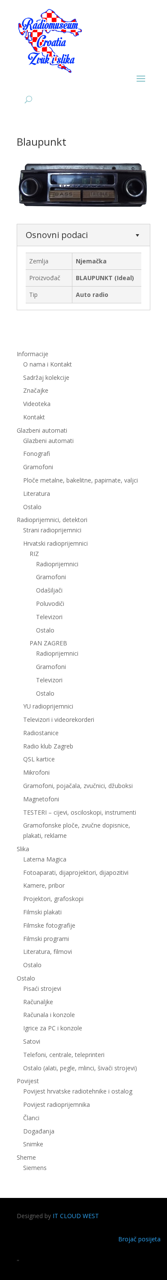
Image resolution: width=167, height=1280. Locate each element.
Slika (23, 849)
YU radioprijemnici (48, 706)
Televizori (49, 617)
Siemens (35, 1168)
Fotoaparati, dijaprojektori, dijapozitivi (75, 872)
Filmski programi (46, 939)
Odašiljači (49, 590)
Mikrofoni (36, 772)
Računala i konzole (49, 1015)
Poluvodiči (50, 603)
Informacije (32, 354)
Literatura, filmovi (47, 951)
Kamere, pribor (44, 885)
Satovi (31, 1041)
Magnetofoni (41, 799)
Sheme (26, 1157)
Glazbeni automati (48, 441)
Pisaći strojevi (42, 988)
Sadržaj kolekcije (46, 377)
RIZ (34, 554)
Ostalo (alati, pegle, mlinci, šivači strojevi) (80, 1068)
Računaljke (38, 1002)
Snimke (33, 1144)
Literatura (36, 493)
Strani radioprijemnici (52, 530)
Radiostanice (41, 733)
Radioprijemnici (57, 564)
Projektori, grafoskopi (53, 899)
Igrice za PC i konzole (52, 1028)
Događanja (38, 1131)
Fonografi (36, 453)
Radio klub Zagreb (48, 746)
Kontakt (34, 417)
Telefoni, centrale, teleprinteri (63, 1055)
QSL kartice (39, 759)
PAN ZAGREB (48, 643)
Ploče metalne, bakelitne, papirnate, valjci (80, 480)
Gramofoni (38, 467)
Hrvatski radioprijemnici (55, 543)
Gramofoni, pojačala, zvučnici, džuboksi (78, 786)
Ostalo (45, 630)
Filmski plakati (42, 912)
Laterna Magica (44, 859)
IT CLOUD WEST (76, 1216)
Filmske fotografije (49, 925)
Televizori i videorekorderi (58, 719)
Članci (31, 1118)
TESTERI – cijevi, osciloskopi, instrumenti (79, 812)
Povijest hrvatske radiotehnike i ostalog (77, 1091)
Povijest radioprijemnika (56, 1104)
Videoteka (37, 404)
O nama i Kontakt (47, 364)
